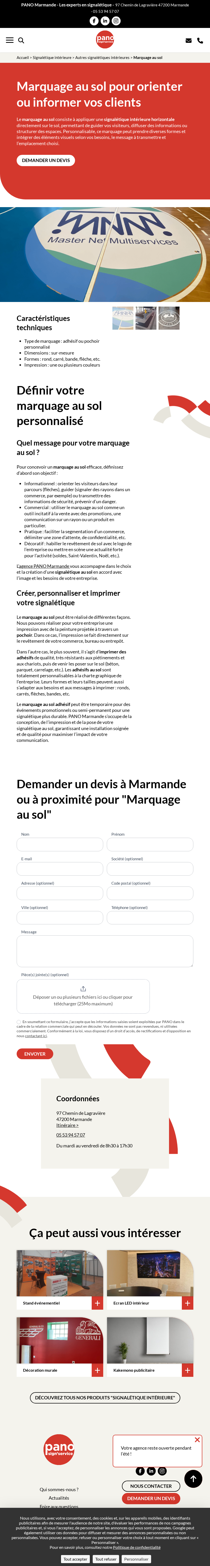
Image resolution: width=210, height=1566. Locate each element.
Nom (25, 834)
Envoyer (35, 1054)
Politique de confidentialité (137, 1547)
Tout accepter (75, 1559)
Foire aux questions (59, 1506)
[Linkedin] (105, 20)
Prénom (117, 834)
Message (29, 932)
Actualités (59, 1498)
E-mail (26, 858)
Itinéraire (65, 1125)
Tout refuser (106, 1559)
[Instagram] (116, 20)
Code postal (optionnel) (131, 883)
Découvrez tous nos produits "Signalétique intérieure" (105, 1397)
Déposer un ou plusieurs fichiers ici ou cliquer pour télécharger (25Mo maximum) (83, 1000)
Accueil (23, 57)
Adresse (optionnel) (37, 883)
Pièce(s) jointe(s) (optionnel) (45, 974)
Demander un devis (46, 160)
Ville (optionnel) (34, 907)
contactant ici (36, 1036)
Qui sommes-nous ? (59, 1489)
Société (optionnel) (127, 858)
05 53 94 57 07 (106, 11)
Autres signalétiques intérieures (102, 57)
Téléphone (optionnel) (129, 907)
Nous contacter (151, 1486)
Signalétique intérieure (52, 57)
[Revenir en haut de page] (193, 1479)
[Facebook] (94, 20)
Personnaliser (136, 1559)
